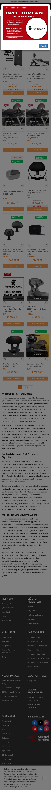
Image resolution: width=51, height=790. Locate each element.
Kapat (43, 46)
